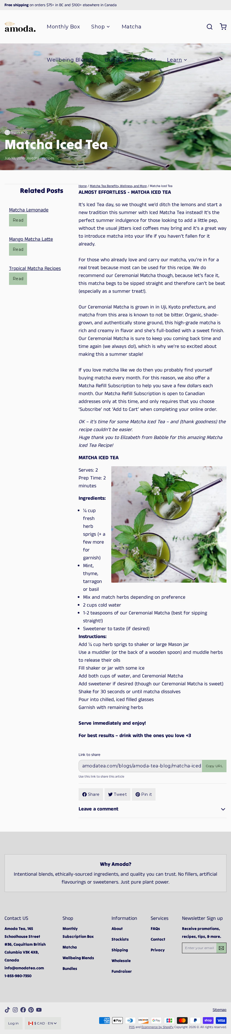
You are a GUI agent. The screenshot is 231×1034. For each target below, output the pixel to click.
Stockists (120, 939)
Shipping (120, 949)
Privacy (158, 949)
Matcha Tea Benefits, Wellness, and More (118, 186)
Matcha (132, 27)
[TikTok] (7, 1010)
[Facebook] (23, 1010)
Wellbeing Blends (70, 60)
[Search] (207, 26)
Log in (13, 1023)
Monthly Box (63, 27)
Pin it (146, 794)
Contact (158, 939)
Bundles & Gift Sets (130, 60)
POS (132, 1027)
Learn (174, 60)
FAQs (155, 928)
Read (18, 220)
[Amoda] (20, 27)
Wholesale (121, 960)
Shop (98, 27)
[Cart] (220, 26)
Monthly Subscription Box (78, 932)
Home (83, 186)
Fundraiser (122, 971)
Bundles (70, 968)
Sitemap (219, 1010)
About (117, 928)
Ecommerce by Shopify (157, 1027)
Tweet (120, 794)
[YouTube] (39, 1010)
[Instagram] (15, 1010)
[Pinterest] (31, 1010)
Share (94, 794)
